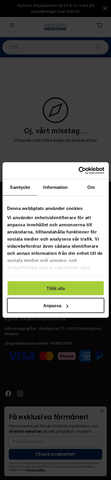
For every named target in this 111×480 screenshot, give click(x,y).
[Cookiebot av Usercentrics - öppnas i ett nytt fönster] (79, 171)
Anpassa (52, 305)
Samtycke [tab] (20, 186)
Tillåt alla (55, 288)
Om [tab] (91, 186)
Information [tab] (55, 186)
